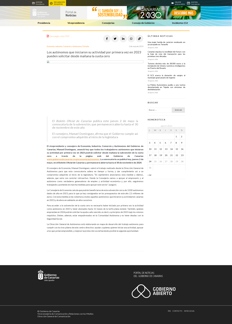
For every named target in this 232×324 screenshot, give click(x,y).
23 (182, 155)
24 (150, 161)
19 (161, 155)
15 (177, 149)
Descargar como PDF (59, 36)
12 (161, 149)
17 (150, 155)
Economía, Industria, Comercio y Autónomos (64, 46)
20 (166, 155)
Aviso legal (189, 311)
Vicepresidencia (76, 23)
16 (182, 149)
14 (171, 149)
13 (166, 149)
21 (171, 155)
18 (155, 155)
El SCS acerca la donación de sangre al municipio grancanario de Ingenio (166, 76)
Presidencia (44, 23)
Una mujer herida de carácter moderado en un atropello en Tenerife (166, 43)
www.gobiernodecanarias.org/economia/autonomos (73, 159)
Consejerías (108, 23)
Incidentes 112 (180, 23)
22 (177, 155)
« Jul (149, 175)
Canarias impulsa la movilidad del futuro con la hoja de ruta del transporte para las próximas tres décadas (166, 54)
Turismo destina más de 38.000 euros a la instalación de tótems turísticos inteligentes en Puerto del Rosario (166, 65)
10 (150, 149)
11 (155, 149)
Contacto (177, 311)
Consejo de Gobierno (143, 23)
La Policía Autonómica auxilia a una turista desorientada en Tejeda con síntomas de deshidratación (166, 87)
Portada (86, 46)
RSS (169, 311)
